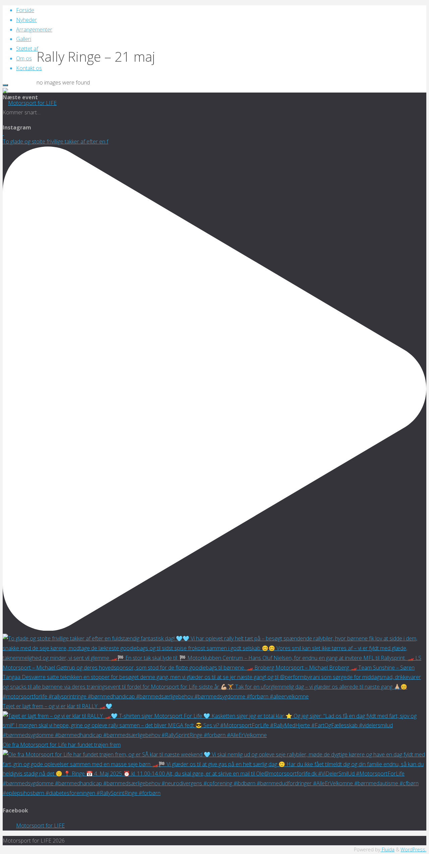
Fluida (387, 849)
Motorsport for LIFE (40, 825)
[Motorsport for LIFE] (30, 103)
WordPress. (413, 849)
